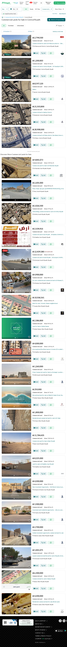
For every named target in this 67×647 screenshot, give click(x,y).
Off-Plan (37, 9)
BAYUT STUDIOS (40, 630)
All (26, 9)
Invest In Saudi (29, 3)
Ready (31, 9)
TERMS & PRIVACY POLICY (43, 636)
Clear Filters (54, 13)
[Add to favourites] (29, 54)
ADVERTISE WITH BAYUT (42, 627)
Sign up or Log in (48, 3)
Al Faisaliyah (6, 31)
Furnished (10, 25)
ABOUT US (38, 624)
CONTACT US (39, 633)
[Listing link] (33, 45)
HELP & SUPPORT (40, 621)
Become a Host (35, 3)
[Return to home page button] (6, 3)
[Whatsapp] (50, 53)
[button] (4, 9)
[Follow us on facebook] (60, 622)
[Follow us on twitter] (64, 622)
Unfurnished (20, 25)
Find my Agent (21, 3)
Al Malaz (30, 31)
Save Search (62, 13)
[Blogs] (15, 3)
